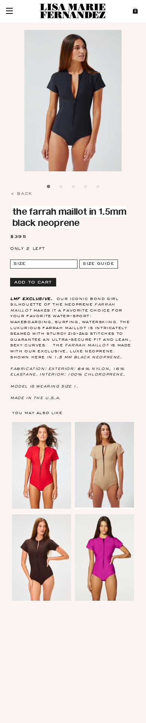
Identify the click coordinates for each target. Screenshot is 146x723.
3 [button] (74, 188)
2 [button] (61, 188)
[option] (73, 101)
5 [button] (98, 188)
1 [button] (49, 188)
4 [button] (86, 188)
